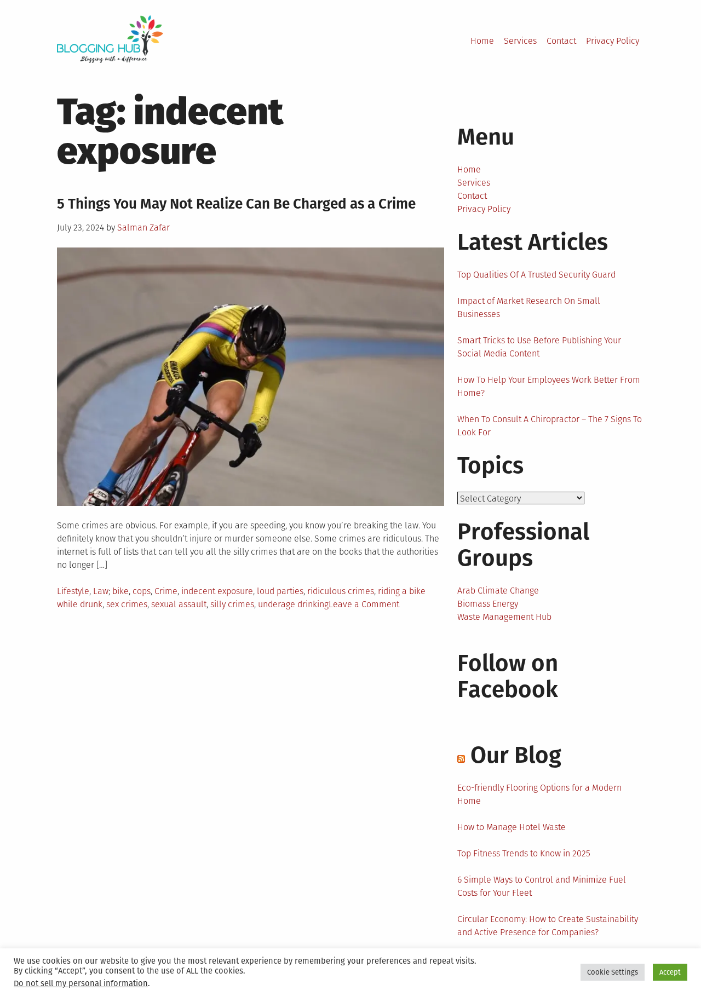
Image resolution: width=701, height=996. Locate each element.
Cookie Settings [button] (612, 972)
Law (100, 591)
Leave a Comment (364, 604)
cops (142, 591)
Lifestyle (73, 591)
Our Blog (515, 755)
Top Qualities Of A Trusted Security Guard (536, 274)
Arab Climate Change (498, 590)
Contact (561, 41)
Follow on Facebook (507, 676)
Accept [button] (670, 972)
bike (120, 591)
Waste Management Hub (504, 617)
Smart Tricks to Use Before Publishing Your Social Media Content (539, 347)
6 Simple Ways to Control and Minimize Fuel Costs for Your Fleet (541, 886)
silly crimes (232, 604)
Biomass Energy (487, 603)
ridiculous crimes (340, 591)
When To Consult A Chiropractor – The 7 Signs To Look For (549, 425)
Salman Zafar (143, 227)
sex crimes (126, 604)
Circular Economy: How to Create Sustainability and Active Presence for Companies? (547, 925)
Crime (165, 591)
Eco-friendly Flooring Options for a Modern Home (539, 794)
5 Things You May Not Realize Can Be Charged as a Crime (236, 203)
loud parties (280, 591)
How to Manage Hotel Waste (511, 827)
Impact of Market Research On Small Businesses (528, 307)
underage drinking (293, 604)
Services (520, 41)
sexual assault (178, 604)
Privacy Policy (612, 41)
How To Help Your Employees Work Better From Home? (548, 386)
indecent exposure (217, 591)
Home (482, 41)
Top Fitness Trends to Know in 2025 (523, 853)
